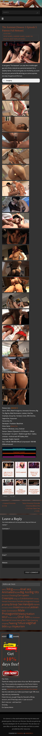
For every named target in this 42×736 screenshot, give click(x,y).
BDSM (17, 592)
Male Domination (10, 610)
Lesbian (34, 607)
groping (5, 604)
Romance (6, 620)
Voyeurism (18, 626)
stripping (5, 623)
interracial (24, 607)
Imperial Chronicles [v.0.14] (9, 504)
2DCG (4, 590)
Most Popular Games (17, 39)
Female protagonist (25, 601)
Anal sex (25, 589)
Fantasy (36, 599)
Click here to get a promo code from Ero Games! (22, 689)
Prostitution (36, 617)
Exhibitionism (26, 598)
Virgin (9, 626)
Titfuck (21, 623)
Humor (11, 607)
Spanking (34, 620)
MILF (5, 617)
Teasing (13, 623)
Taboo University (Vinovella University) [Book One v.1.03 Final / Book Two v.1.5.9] (31, 507)
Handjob (28, 604)
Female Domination (9, 601)
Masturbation (26, 613)
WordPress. (29, 733)
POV (31, 617)
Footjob (36, 601)
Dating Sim (16, 599)
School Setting (17, 620)
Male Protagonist (13, 612)
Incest (16, 607)
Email (4, 555)
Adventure (16, 590)
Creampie (7, 598)
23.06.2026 (7, 33)
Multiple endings (12, 617)
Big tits (34, 592)
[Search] (37, 13)
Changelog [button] (9, 80)
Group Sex (16, 604)
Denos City (14, 426)
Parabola (20, 733)
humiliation (5, 607)
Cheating (13, 595)
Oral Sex (24, 617)
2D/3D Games (8, 36)
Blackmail (5, 596)
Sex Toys (26, 620)
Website (4, 563)
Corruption (23, 595)
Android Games (19, 36)
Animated (8, 592)
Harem (36, 604)
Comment (6, 529)
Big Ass (24, 592)
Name (4, 547)
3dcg (9, 589)
